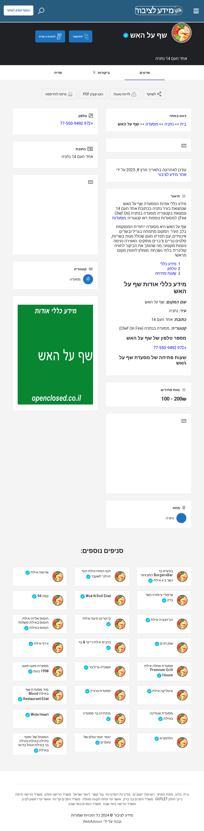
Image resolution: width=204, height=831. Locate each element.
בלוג (178, 794)
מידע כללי (168, 264)
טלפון (171, 268)
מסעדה (152, 124)
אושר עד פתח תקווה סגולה (101, 799)
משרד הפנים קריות (66, 799)
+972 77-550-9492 (169, 347)
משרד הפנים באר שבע (84, 804)
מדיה (58, 73)
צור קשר (98, 794)
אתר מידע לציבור (172, 174)
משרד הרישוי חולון (58, 794)
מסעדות (119, 218)
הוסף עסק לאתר (18, 10)
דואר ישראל (81, 794)
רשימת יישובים (143, 794)
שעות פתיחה (165, 273)
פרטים (145, 73)
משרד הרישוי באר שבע (119, 804)
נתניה (169, 124)
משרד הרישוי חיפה (29, 794)
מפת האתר (164, 794)
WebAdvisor (92, 821)
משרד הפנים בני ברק (138, 799)
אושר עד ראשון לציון (36, 799)
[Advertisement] (148, 455)
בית (183, 124)
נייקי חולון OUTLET (168, 799)
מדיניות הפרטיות (118, 794)
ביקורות (101, 73)
